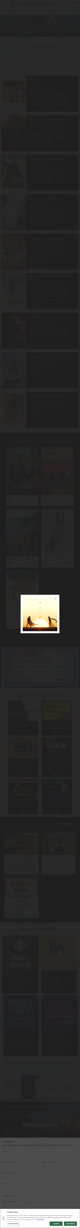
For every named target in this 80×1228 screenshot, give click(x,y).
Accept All (56, 1223)
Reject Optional (70, 1223)
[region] (40, 1218)
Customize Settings (13, 1223)
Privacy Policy (40, 1219)
